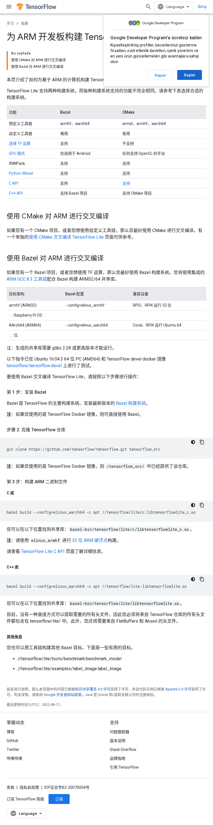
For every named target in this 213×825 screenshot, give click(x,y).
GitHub (12, 740)
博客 (10, 732)
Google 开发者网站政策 (63, 695)
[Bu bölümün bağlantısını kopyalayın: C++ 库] (24, 567)
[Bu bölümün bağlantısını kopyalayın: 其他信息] (27, 636)
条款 (10, 787)
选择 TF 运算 (20, 143)
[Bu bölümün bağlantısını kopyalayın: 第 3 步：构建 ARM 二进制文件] (72, 482)
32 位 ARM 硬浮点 (90, 540)
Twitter (13, 749)
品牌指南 (117, 758)
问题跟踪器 (119, 732)
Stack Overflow (123, 749)
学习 (10, 23)
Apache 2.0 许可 (178, 689)
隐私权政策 (29, 787)
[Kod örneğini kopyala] (201, 442)
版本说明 (117, 740)
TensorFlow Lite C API (43, 551)
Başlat (189, 74)
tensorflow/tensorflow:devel (34, 365)
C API (13, 183)
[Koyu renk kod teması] (193, 442)
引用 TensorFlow (124, 767)
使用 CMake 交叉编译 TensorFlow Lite (66, 237)
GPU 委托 (17, 153)
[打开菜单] (8, 6)
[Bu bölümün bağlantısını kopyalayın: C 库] (19, 493)
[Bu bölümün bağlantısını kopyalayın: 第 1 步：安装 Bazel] (51, 392)
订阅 (59, 799)
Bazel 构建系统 (131, 403)
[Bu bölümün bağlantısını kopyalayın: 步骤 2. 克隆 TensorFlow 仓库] (71, 430)
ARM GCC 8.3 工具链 (27, 279)
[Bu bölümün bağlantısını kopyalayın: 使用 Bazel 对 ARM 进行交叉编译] (109, 258)
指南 (24, 23)
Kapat (160, 75)
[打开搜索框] (148, 6)
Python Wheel (21, 173)
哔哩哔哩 (14, 758)
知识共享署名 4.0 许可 (92, 689)
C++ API (16, 193)
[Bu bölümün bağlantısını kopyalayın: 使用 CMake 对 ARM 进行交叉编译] (114, 216)
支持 (126, 183)
